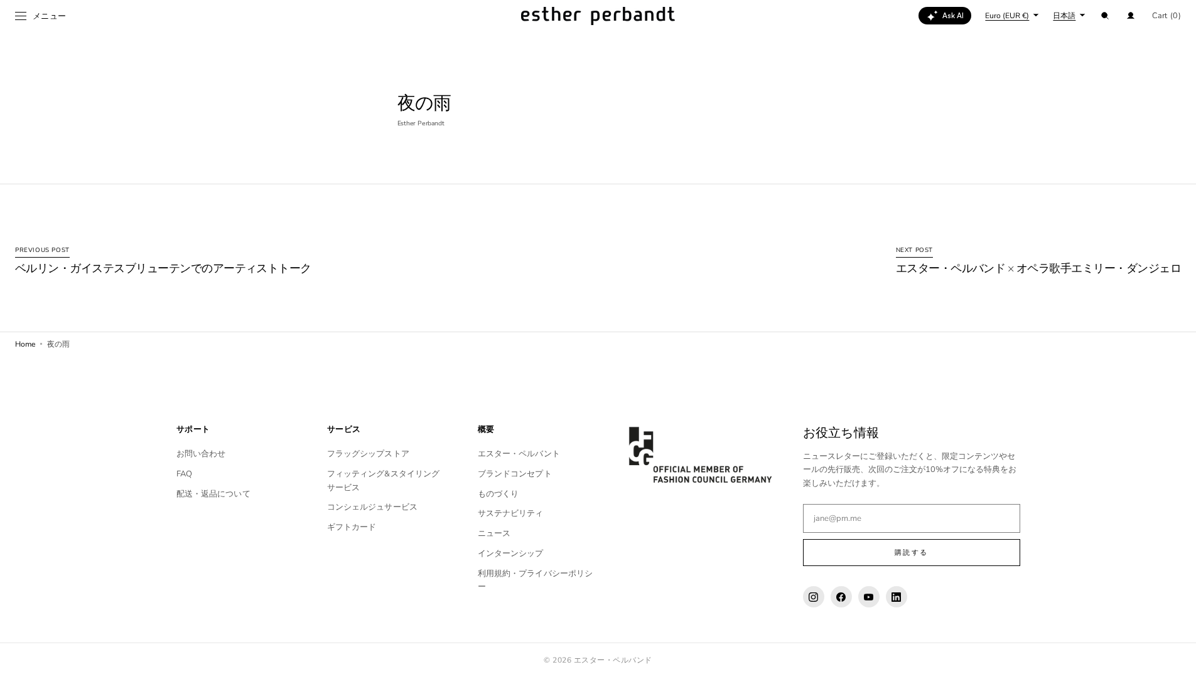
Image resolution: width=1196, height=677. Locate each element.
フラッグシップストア (368, 453)
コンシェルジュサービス (372, 507)
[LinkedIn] (896, 596)
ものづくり (498, 494)
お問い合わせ (201, 453)
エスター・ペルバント (519, 453)
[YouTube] (869, 596)
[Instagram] (813, 596)
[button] (1105, 15)
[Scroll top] (1177, 658)
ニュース (494, 533)
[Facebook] (841, 596)
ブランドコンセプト (515, 474)
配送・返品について (213, 494)
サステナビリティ (511, 513)
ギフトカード (352, 527)
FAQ (184, 474)
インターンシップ (511, 553)
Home (25, 344)
